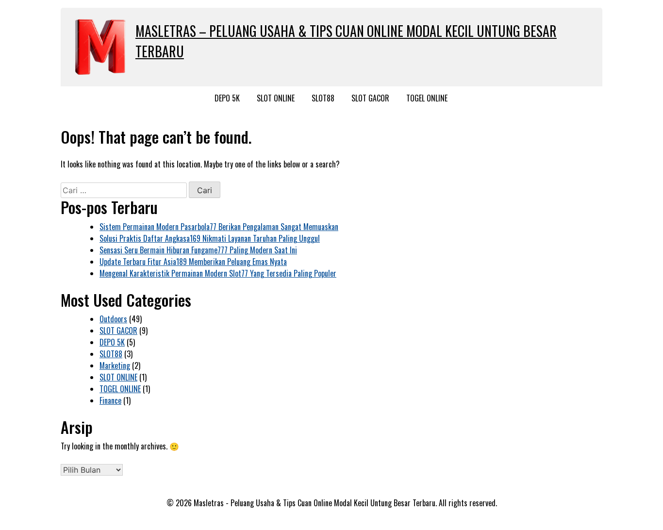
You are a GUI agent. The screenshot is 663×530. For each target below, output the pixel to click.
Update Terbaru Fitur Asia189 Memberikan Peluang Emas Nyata (193, 261)
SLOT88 (323, 98)
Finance (110, 400)
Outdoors (113, 319)
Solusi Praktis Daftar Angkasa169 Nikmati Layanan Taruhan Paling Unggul (209, 238)
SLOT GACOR (370, 98)
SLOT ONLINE (276, 98)
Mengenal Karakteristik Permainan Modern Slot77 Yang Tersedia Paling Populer (217, 273)
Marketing (114, 365)
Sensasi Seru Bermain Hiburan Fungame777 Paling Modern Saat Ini (198, 250)
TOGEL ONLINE (427, 98)
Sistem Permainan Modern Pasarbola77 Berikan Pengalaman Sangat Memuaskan (218, 226)
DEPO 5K (227, 98)
